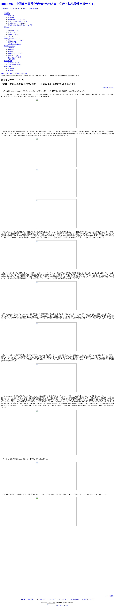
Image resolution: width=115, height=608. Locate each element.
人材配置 (11, 51)
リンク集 (13, 8)
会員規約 (11, 68)
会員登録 (11, 70)
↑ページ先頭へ (109, 596)
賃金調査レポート (13, 63)
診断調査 (11, 49)
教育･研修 (11, 15)
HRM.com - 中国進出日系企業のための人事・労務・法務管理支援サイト (47, 3)
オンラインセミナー (14, 44)
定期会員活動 (12, 42)
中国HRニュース (13, 31)
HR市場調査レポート (14, 64)
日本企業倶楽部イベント (12, 38)
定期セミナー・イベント (16, 40)
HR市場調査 (8, 61)
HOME (23, 599)
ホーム (6, 12)
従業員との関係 (13, 55)
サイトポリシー (62, 599)
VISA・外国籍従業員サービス (17, 21)
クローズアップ (9, 36)
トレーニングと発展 (14, 57)
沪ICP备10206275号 (62, 605)
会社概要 (5, 8)
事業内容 (7, 14)
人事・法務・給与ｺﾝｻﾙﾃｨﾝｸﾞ (17, 19)
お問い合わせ (33, 8)
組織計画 (11, 47)
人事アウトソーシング (15, 53)
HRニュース (8, 27)
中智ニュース (12, 32)
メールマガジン (13, 34)
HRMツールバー (9, 46)
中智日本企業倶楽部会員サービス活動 (20, 25)
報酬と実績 (11, 59)
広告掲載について (88, 599)
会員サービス (8, 66)
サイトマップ (22, 8)
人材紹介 (11, 17)
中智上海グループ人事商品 (16, 23)
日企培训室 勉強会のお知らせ (17, 73)
